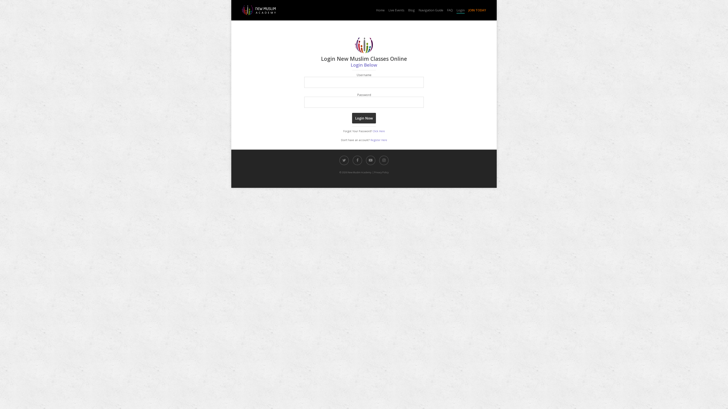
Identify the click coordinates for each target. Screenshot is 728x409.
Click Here (379, 131)
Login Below (364, 65)
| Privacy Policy (380, 172)
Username (364, 75)
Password (364, 95)
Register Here (378, 140)
